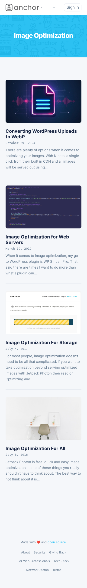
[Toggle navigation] (41, 7)
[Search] (54, 7)
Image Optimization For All (35, 448)
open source (57, 542)
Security (39, 552)
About (25, 552)
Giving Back (57, 552)
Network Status (37, 570)
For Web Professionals (34, 561)
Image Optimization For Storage (41, 342)
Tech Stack (61, 561)
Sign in (73, 7)
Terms (56, 570)
